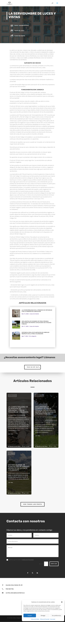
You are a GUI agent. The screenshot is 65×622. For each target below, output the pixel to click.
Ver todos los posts (32, 504)
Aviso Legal (52, 619)
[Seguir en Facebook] (28, 573)
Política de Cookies (35, 619)
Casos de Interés (19, 36)
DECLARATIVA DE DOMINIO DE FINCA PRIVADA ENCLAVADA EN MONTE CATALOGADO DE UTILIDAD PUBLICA (36, 323)
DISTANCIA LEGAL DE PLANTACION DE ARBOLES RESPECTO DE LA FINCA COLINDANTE (35, 333)
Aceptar (30, 615)
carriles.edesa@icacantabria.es (15, 593)
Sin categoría (32, 336)
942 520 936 (10, 589)
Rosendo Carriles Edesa (15, 446)
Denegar (43, 615)
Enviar (54, 563)
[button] (62, 602)
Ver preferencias (56, 615)
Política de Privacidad (44, 619)
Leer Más (10, 434)
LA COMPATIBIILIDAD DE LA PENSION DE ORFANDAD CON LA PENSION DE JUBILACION (37, 310)
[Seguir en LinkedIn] (37, 573)
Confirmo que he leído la (21, 559)
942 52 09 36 (32, 367)
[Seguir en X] (32, 573)
